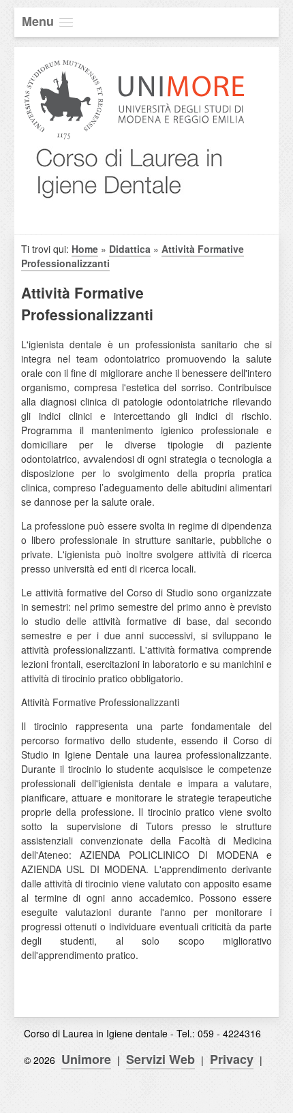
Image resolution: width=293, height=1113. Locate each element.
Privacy (231, 1059)
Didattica (130, 249)
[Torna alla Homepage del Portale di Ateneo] (135, 138)
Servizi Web (160, 1059)
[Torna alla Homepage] (125, 209)
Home (85, 249)
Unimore (86, 1059)
